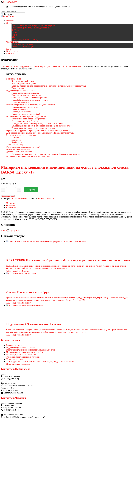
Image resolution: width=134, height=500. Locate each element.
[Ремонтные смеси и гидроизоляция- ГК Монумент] (7, 16)
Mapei (14, 35)
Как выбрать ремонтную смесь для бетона (30, 28)
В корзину (31, 190)
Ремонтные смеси (14, 345)
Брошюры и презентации (23, 46)
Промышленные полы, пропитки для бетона (26, 352)
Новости (10, 21)
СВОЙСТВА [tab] (12, 208)
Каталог (9, 49)
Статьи (9, 23)
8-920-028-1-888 (10, 2)
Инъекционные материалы (18, 364)
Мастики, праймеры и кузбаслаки (21, 354)
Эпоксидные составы (72, 66)
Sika (13, 37)
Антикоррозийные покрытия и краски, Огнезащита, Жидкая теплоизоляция (40, 361)
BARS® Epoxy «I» (46, 198)
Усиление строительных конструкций (23, 357)
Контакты (10, 53)
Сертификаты (12, 42)
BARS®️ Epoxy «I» (10, 230)
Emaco (14, 32)
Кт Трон (15, 30)
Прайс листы (12, 51)
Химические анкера (15, 359)
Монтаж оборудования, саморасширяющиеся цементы (35, 66)
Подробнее (16, 271)
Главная (5, 66)
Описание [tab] (10, 203)
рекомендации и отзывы (22, 44)
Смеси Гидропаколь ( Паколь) (25, 39)
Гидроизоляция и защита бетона (20, 347)
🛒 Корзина (6, 14)
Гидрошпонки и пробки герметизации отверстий (33, 25)
